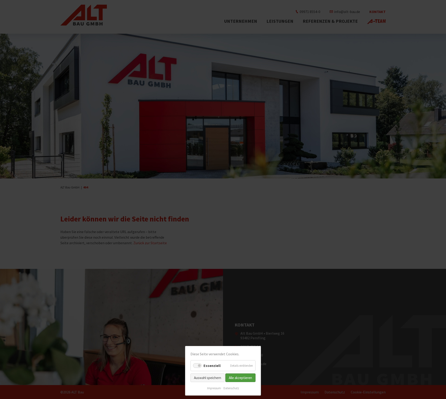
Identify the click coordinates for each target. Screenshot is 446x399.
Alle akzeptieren (240, 378)
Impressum (214, 388)
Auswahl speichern (207, 378)
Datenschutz (231, 388)
